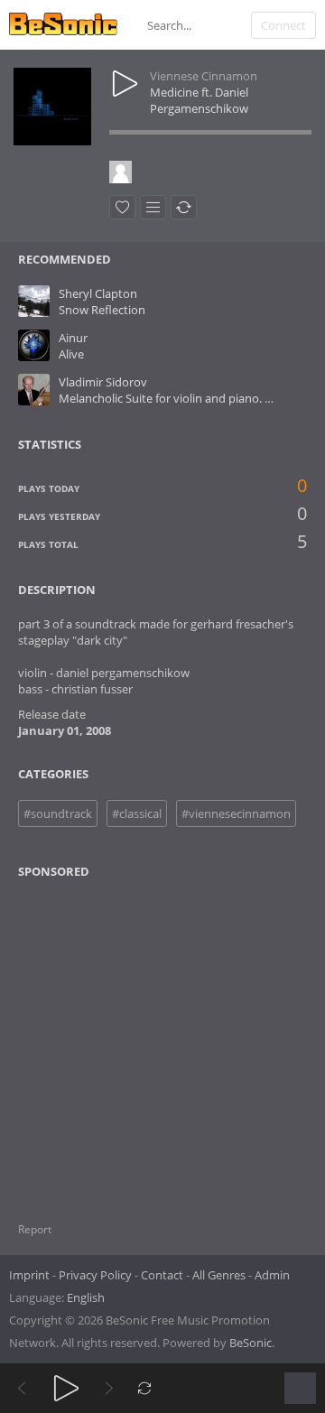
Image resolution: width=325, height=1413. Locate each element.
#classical (137, 813)
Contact (162, 1275)
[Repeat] (145, 1388)
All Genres (219, 1275)
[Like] (122, 207)
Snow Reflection (102, 310)
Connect (283, 25)
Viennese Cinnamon (203, 76)
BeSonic (250, 1342)
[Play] (66, 1388)
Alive (71, 354)
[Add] (153, 207)
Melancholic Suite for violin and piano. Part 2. (179, 398)
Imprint (29, 1275)
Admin (272, 1275)
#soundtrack (57, 813)
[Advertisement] (105, 1039)
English (86, 1297)
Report (34, 1229)
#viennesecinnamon (236, 813)
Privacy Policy (95, 1275)
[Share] (184, 207)
